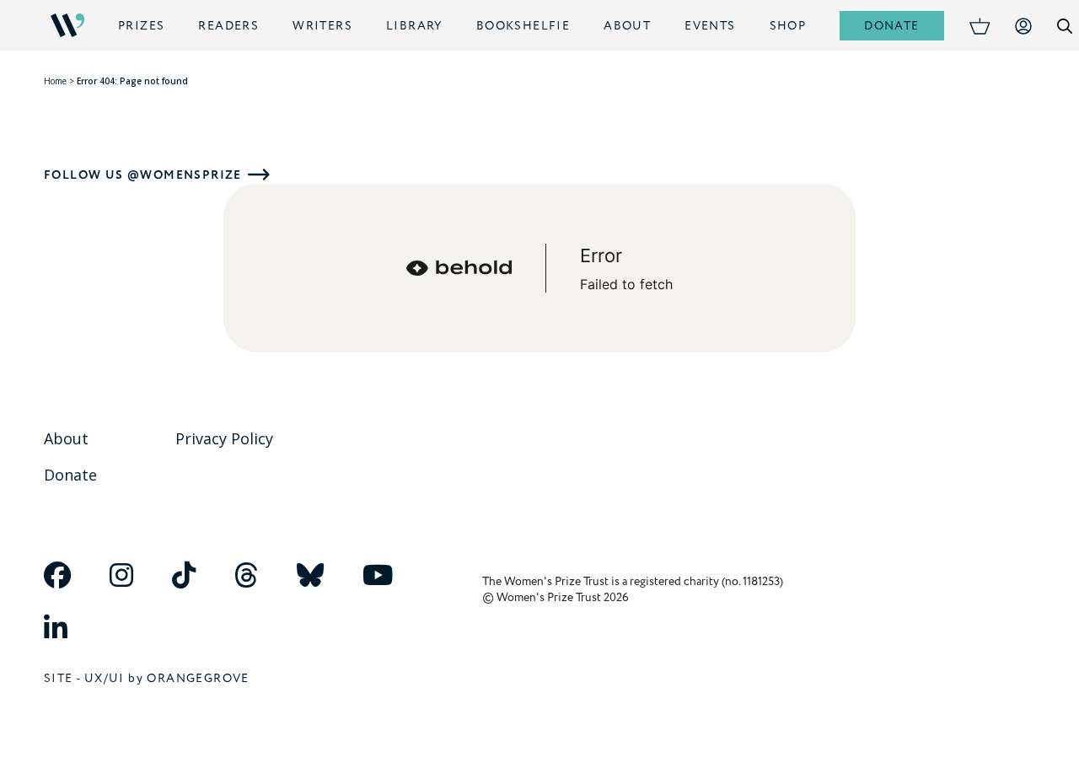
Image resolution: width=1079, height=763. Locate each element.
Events (709, 26)
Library (414, 26)
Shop (788, 26)
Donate (891, 26)
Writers (322, 26)
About (627, 26)
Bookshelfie (523, 26)
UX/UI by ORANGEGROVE (167, 678)
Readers (228, 26)
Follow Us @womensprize (143, 175)
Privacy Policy (224, 438)
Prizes (141, 26)
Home (55, 81)
